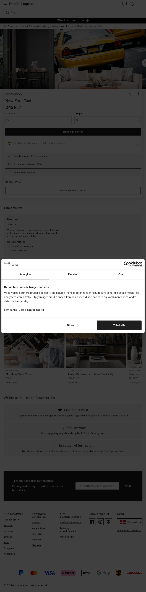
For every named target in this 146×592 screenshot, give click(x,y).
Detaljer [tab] (73, 274)
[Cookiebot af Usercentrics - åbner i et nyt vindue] (126, 264)
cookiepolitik (35, 309)
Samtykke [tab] (25, 274)
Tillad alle (119, 325)
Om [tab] (120, 274)
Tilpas (70, 325)
